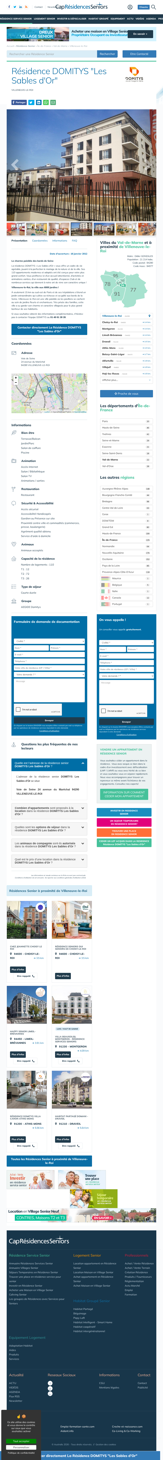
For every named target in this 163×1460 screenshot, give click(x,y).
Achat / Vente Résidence (139, 1263)
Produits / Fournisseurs (138, 1276)
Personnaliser (21, 1447)
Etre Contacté (139, 54)
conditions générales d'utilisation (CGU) (71, 878)
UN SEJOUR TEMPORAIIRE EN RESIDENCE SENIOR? (124, 822)
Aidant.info (67, 1431)
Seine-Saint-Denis (125, 453)
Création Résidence (136, 1272)
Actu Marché (132, 1285)
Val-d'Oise (125, 466)
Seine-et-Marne (125, 440)
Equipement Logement (27, 1337)
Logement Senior (44, 18)
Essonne (125, 446)
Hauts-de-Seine (125, 427)
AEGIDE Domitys (31, 607)
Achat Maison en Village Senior (91, 1285)
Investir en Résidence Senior (25, 1285)
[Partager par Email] (53, 102)
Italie (130, 591)
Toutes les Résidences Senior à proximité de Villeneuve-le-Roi (49, 1161)
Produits (14, 1354)
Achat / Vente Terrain (137, 1267)
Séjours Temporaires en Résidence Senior (33, 1272)
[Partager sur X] (31, 102)
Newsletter (53, 7)
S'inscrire (143, 7)
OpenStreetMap (80, 412)
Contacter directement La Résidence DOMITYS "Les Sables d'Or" (49, 329)
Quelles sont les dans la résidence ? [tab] (42, 829)
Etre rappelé (24, 976)
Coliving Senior (18, 1294)
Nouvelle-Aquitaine (125, 552)
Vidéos (140, 18)
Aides (12, 1350)
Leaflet (47, 412)
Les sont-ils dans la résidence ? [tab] (45, 845)
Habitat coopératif (84, 1326)
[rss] (26, 7)
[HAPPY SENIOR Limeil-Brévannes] (27, 1005)
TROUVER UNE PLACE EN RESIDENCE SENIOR (124, 833)
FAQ (74, 240)
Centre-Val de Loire (125, 507)
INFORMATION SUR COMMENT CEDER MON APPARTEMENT (124, 794)
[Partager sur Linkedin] (39, 102)
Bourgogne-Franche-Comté (125, 495)
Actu (130, 18)
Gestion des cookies (106, 1444)
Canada (130, 597)
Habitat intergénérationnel (89, 1331)
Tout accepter (21, 1441)
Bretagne (125, 501)
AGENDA (14, 1392)
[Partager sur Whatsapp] (46, 102)
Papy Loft (79, 1317)
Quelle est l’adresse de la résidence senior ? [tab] (42, 764)
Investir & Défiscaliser (71, 18)
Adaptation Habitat (21, 1345)
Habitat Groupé (98, 18)
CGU (102, 1383)
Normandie (125, 546)
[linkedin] (20, 7)
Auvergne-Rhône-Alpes (125, 488)
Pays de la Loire (125, 565)
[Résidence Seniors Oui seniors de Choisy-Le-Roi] (72, 920)
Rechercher (107, 54)
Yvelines (125, 434)
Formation (131, 1294)
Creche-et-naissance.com (127, 1426)
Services (14, 1359)
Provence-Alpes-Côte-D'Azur (125, 571)
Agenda (151, 18)
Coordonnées (40, 240)
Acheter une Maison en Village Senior (31, 1290)
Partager (20, 102)
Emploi (129, 1290)
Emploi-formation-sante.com (77, 1426)
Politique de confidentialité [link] (21, 1452)
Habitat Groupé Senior (91, 1301)
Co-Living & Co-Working (126, 1431)
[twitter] (14, 7)
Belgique (130, 584)
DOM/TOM (125, 520)
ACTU (12, 1383)
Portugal (130, 604)
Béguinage (79, 1313)
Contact (39, 7)
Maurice (130, 578)
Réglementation (134, 1281)
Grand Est (125, 527)
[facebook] (9, 7)
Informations (59, 240)
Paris (125, 421)
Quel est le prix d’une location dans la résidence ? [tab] (45, 861)
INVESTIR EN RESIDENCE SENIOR (124, 812)
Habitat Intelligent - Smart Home (92, 1322)
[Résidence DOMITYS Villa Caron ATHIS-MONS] (27, 1090)
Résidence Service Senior (16, 18)
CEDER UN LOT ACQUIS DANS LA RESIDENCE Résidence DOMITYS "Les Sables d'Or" (124, 843)
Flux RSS (14, 1396)
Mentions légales (109, 1387)
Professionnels (136, 1255)
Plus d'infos (18, 969)
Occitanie (125, 559)
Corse (125, 514)
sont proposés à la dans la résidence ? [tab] (47, 811)
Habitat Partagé (83, 1309)
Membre (132, 7)
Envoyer (49, 720)
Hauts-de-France (125, 533)
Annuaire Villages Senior (23, 1267)
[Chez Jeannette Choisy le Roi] (27, 920)
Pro (160, 18)
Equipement (118, 18)
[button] (49, 390)
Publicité (143, 1387)
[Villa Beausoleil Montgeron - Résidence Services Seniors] (72, 1005)
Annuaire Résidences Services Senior (31, 1263)
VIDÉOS (13, 1387)
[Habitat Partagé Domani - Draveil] (72, 1090)
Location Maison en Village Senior (93, 1272)
